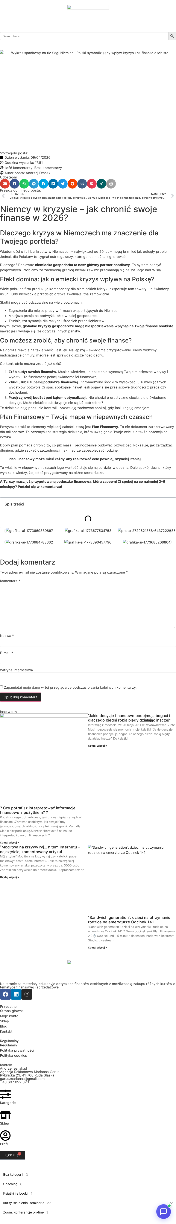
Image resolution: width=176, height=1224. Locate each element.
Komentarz (10, 581)
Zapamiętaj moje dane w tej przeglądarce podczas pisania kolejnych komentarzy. (70, 687)
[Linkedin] (16, 994)
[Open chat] (163, 1211)
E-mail (6, 653)
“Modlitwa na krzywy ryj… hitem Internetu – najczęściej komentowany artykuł (40, 849)
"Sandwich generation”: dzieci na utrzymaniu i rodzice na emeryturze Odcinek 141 (130, 919)
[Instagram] (26, 994)
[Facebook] (5, 994)
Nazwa (7, 635)
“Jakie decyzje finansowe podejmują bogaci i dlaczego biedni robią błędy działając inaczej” (129, 718)
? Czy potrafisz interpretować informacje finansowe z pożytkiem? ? (38, 810)
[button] (5, 184)
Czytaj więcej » (9, 842)
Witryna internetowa (16, 670)
